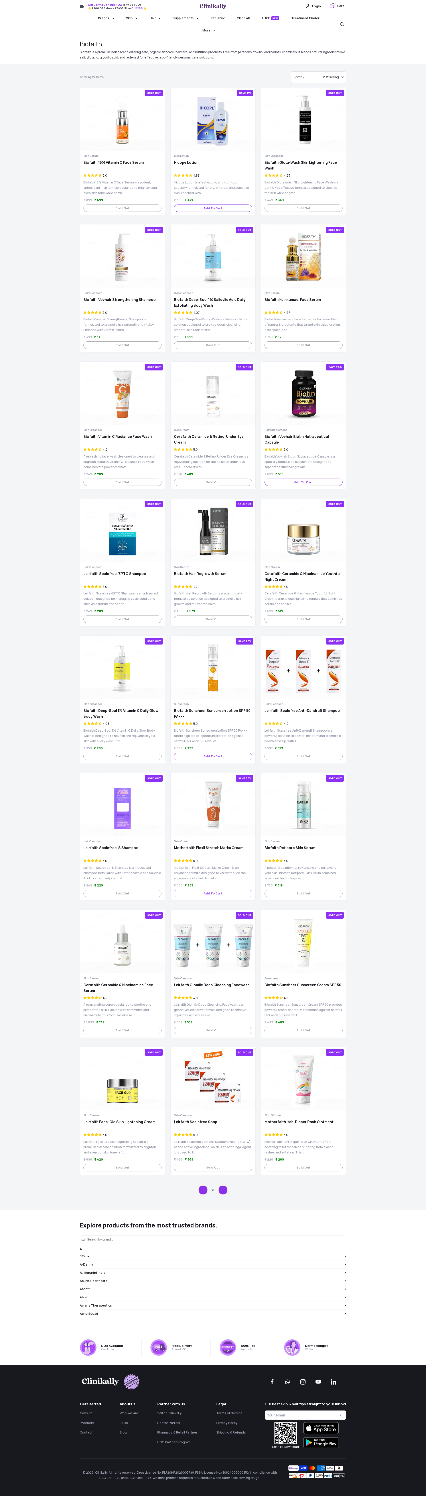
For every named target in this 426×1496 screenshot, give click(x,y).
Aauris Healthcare (93, 1281)
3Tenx (84, 1256)
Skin (130, 18)
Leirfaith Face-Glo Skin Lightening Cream (119, 1121)
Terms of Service (229, 1413)
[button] (92, 175)
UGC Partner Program (174, 1442)
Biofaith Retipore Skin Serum (289, 847)
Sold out (122, 208)
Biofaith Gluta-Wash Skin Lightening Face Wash (300, 165)
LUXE (270, 18)
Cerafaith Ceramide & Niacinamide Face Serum (118, 987)
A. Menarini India (92, 1272)
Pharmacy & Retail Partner (177, 1432)
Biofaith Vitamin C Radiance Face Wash (117, 436)
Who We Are (129, 1413)
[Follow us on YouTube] (318, 1382)
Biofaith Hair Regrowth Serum (200, 573)
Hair (153, 18)
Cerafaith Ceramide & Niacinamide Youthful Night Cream (302, 576)
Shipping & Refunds (231, 1432)
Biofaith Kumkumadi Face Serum (292, 299)
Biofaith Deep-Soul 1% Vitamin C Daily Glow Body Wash (120, 713)
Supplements (183, 18)
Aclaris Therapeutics (96, 1305)
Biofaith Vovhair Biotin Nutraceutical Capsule (296, 439)
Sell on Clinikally (169, 1413)
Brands (104, 18)
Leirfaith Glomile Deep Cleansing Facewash (212, 984)
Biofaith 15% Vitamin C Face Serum (113, 162)
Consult (86, 1413)
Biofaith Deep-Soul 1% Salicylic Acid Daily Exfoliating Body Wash (210, 302)
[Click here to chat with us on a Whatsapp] (287, 1382)
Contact (86, 1432)
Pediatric (218, 18)
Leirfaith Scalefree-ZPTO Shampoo (114, 573)
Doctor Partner (169, 1423)
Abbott (85, 1289)
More (206, 30)
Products (87, 1423)
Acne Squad (89, 1313)
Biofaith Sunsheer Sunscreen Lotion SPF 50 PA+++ (212, 713)
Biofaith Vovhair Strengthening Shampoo (119, 299)
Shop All (243, 18)
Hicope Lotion (186, 162)
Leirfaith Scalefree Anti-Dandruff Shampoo (302, 710)
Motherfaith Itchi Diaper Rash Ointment (298, 1121)
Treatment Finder (305, 18)
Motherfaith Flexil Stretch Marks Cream (208, 847)
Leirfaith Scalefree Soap (195, 1121)
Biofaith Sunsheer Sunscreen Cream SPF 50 (302, 984)
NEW (275, 18)
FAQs (124, 1423)
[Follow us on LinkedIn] (333, 1382)
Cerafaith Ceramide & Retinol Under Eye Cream (209, 439)
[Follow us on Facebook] (272, 1382)
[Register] (339, 1415)
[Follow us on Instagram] (303, 1382)
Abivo (84, 1297)
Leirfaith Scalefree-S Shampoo (110, 847)
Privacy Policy (227, 1423)
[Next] (223, 1190)
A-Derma (86, 1264)
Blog (123, 1432)
